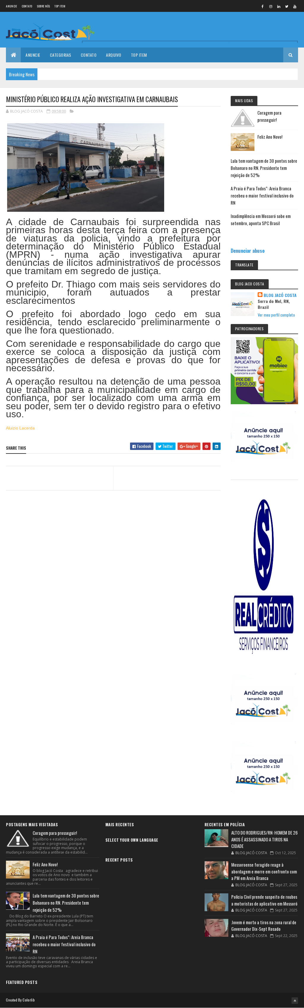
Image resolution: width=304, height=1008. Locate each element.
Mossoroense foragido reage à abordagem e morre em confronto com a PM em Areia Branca (264, 871)
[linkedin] (279, 6)
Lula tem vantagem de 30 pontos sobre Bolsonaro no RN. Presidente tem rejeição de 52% (264, 167)
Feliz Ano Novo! (269, 136)
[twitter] (287, 6)
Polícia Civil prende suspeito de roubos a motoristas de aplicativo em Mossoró (264, 900)
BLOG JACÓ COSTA (280, 295)
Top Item (59, 6)
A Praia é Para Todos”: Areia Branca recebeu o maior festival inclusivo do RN (262, 195)
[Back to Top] (295, 1000)
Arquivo (113, 55)
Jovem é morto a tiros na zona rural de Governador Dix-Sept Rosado (263, 925)
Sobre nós (43, 6)
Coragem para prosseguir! (55, 833)
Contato (27, 6)
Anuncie (11, 6)
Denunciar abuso (248, 250)
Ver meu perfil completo (276, 315)
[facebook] (262, 6)
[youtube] (295, 6)
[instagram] (270, 6)
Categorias (60, 55)
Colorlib (28, 999)
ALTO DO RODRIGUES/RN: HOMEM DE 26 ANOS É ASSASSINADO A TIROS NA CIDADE (264, 839)
